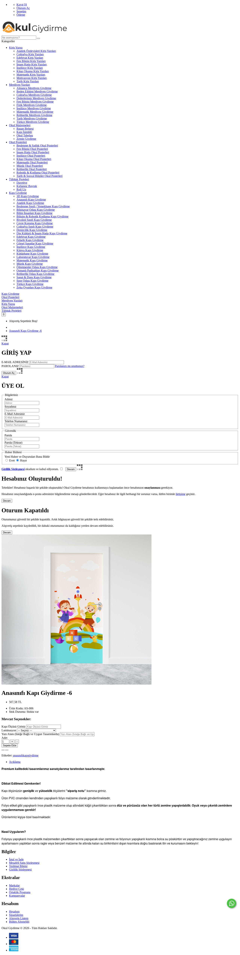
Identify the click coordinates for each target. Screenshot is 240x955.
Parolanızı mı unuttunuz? (69, 366)
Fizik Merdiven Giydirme (31, 105)
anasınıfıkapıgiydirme (25, 755)
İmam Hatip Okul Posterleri (32, 152)
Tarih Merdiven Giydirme (31, 118)
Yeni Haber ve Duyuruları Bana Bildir (27, 456)
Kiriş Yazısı (15, 47)
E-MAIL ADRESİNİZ (15, 362)
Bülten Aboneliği (19, 921)
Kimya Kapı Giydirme (29, 250)
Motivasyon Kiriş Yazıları (31, 78)
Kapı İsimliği (24, 132)
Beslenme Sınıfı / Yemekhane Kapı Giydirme (43, 206)
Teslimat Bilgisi (18, 866)
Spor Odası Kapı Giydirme (32, 280)
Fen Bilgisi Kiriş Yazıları (31, 61)
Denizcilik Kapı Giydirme (31, 230)
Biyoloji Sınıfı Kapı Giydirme (34, 219)
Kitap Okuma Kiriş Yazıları (32, 71)
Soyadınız (10, 406)
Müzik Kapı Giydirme (29, 263)
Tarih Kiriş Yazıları (27, 81)
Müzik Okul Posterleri (29, 165)
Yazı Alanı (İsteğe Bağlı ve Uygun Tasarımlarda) (30, 734)
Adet (4, 737)
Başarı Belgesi (25, 128)
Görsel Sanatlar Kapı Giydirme (34, 243)
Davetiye (21, 182)
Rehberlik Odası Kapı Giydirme (35, 273)
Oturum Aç (23, 8)
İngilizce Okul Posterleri (30, 155)
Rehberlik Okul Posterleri (31, 169)
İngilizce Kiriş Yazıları (29, 67)
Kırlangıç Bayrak (26, 186)
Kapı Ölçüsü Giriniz (14, 726)
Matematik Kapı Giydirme (32, 260)
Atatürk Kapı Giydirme (30, 203)
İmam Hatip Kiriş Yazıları (31, 64)
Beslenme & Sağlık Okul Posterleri (37, 145)
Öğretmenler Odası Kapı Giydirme (37, 267)
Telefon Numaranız (15, 421)
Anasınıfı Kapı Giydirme (31, 199)
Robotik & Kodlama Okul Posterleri (37, 172)
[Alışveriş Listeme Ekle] (3, 750)
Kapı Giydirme (18, 192)
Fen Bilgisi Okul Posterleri (32, 149)
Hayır (23, 460)
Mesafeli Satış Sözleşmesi (24, 862)
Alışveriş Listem (18, 918)
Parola (8, 435)
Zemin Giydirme (26, 138)
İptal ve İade (16, 859)
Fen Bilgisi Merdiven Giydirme (35, 101)
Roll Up (21, 189)
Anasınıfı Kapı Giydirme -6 (25, 330)
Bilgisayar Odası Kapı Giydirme (35, 209)
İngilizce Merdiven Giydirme (33, 108)
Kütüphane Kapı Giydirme (32, 253)
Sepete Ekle (9, 745)
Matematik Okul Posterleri (32, 162)
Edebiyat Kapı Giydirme (31, 236)
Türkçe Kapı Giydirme (30, 284)
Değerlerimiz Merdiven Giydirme (36, 98)
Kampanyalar (17, 895)
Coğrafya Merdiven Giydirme (34, 94)
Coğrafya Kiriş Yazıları (30, 54)
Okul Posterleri (18, 142)
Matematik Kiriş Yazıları (30, 74)
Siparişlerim (16, 915)
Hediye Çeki (16, 888)
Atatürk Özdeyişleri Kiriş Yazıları (36, 51)
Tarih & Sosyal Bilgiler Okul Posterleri (39, 176)
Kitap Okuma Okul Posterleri (33, 159)
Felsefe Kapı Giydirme (30, 240)
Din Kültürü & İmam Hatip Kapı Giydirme (41, 233)
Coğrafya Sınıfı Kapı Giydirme (34, 226)
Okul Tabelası (24, 135)
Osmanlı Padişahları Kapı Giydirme (37, 270)
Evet (11, 460)
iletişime (180, 494)
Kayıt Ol (21, 4)
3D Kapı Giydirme (27, 196)
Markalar (14, 885)
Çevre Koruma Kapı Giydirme (34, 223)
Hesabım (14, 911)
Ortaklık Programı (19, 892)
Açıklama (14, 761)
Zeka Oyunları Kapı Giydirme (34, 287)
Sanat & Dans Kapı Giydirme (34, 277)
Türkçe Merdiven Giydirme (32, 121)
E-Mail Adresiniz (14, 413)
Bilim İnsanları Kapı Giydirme (34, 213)
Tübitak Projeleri (19, 179)
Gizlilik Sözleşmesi (20, 869)
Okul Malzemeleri (19, 125)
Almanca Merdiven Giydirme (33, 88)
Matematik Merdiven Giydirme (34, 111)
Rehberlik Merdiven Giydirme (34, 115)
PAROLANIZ (10, 366)
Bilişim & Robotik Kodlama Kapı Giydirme (42, 216)
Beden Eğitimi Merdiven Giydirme (37, 91)
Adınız (8, 399)
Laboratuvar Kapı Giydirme (33, 257)
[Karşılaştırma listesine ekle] (6, 750)
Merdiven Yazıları (19, 84)
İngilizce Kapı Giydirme (30, 246)
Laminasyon (9, 730)
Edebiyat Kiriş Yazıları (29, 57)
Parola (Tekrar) (13, 442)
